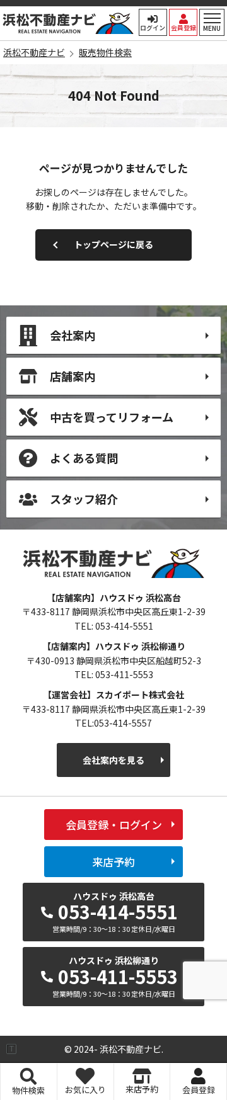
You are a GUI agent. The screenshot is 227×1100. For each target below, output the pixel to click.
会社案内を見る (113, 760)
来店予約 (113, 862)
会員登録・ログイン (114, 824)
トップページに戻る (113, 244)
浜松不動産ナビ (68, 23)
